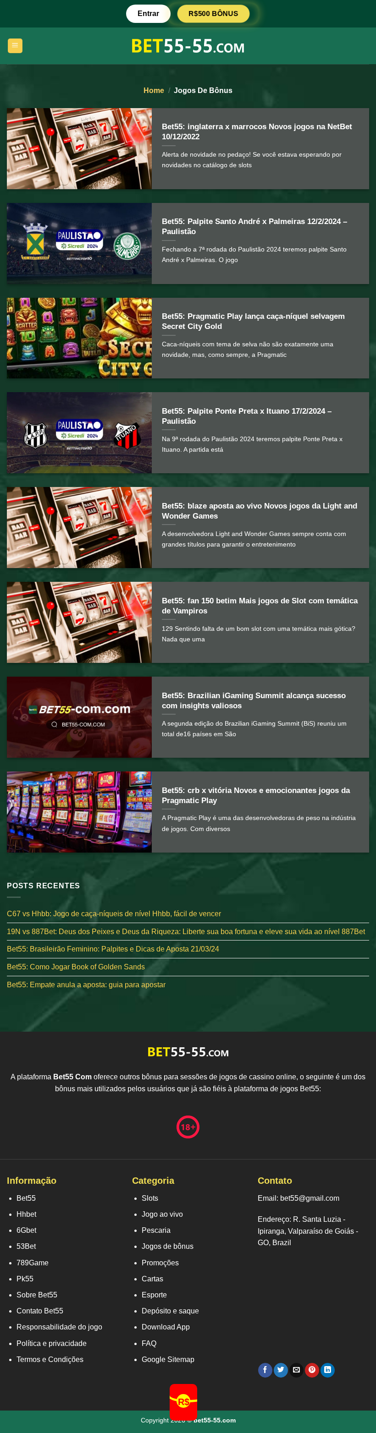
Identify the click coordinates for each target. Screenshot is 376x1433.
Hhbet (26, 1214)
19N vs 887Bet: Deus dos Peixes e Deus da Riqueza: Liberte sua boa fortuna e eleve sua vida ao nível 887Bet (186, 931)
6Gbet (26, 1230)
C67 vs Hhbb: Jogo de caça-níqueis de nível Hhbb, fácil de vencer (114, 914)
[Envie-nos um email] (296, 1370)
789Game (33, 1263)
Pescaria (156, 1230)
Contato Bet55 (40, 1311)
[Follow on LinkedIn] (328, 1370)
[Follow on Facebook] (265, 1370)
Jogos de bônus (168, 1246)
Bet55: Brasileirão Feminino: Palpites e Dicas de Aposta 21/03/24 (113, 949)
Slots (150, 1198)
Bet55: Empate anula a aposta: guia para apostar (86, 985)
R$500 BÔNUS (213, 13)
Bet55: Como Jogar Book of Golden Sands (76, 967)
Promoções (160, 1263)
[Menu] (15, 46)
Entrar (148, 13)
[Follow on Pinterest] (312, 1370)
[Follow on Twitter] (281, 1370)
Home (154, 90)
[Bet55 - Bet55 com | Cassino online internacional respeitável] (188, 45)
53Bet (26, 1246)
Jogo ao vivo (162, 1214)
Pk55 (25, 1279)
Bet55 (26, 1198)
